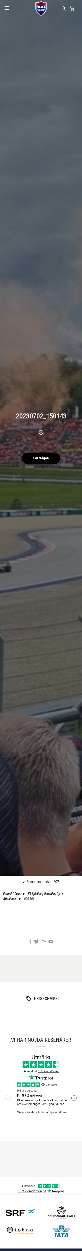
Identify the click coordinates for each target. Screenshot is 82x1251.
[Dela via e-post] (51, 942)
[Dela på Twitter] (36, 942)
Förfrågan (41, 458)
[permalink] (44, 942)
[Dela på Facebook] (30, 942)
